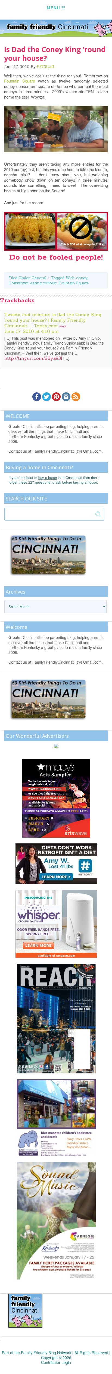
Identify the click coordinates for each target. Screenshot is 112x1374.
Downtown (18, 283)
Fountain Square (19, 81)
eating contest (43, 283)
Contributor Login (56, 1362)
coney (81, 277)
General (39, 277)
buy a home (47, 477)
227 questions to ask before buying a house (62, 482)
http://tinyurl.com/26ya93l (33, 358)
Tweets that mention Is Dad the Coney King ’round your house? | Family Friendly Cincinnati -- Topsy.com (52, 320)
